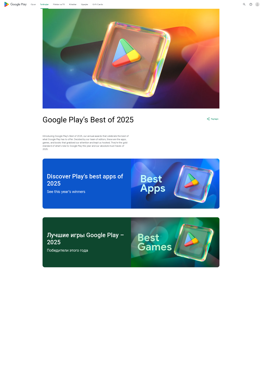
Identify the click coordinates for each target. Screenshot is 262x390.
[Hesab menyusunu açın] (257, 4)
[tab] (33, 4)
